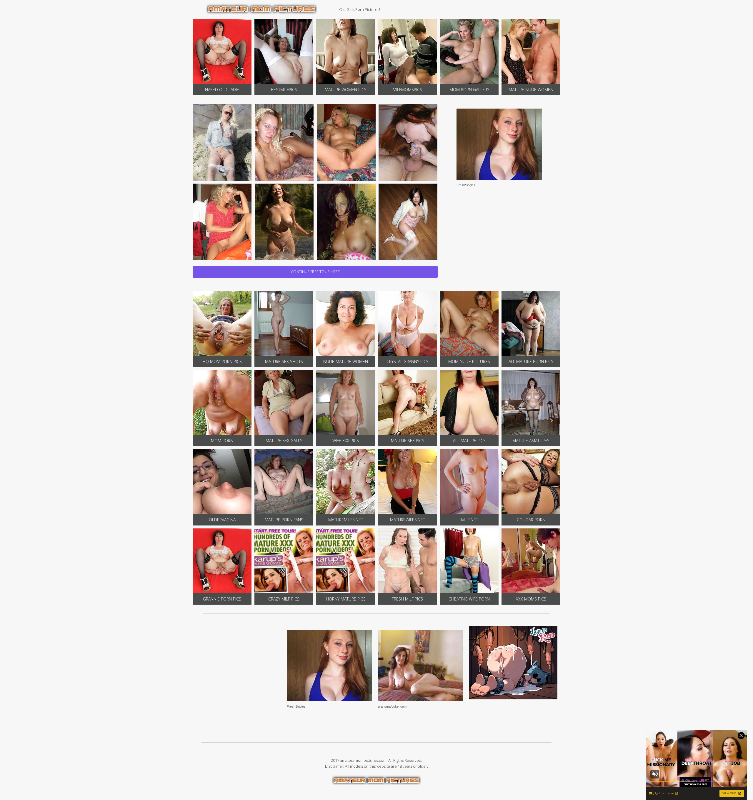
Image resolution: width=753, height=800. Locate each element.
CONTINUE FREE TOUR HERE (315, 271)
